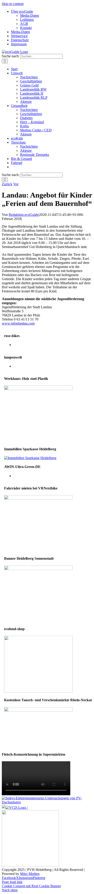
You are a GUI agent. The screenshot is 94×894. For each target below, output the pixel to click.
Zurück (7, 184)
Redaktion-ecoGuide (24, 215)
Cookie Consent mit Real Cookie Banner (31, 886)
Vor (15, 184)
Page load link (12, 882)
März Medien (29, 874)
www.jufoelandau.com (18, 323)
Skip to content (13, 4)
